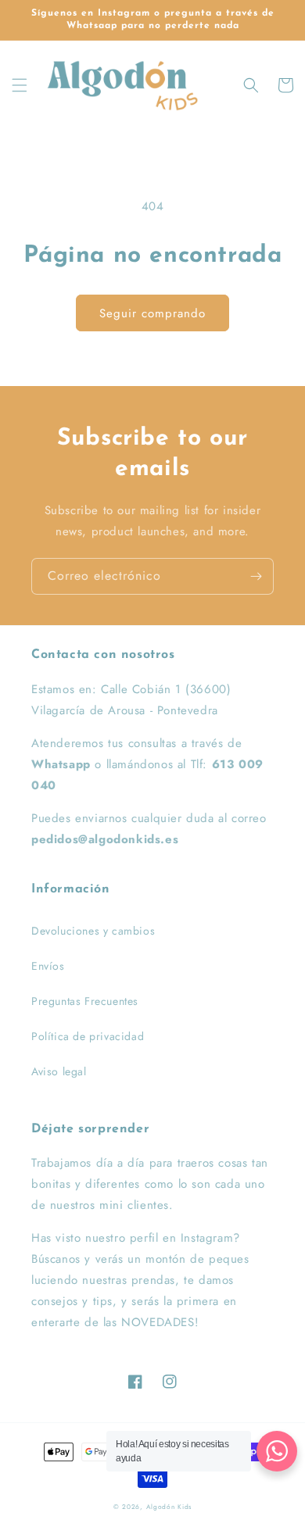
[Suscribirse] (256, 576)
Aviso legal (59, 1071)
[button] (19, 85)
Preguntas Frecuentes (84, 1001)
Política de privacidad (87, 1036)
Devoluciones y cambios (93, 931)
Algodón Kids (169, 1506)
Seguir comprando (152, 313)
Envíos (48, 966)
